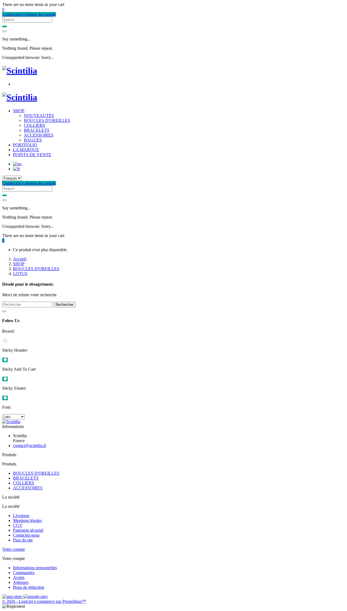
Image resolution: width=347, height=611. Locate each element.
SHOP (18, 110)
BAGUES (33, 140)
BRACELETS (36, 130)
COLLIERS (34, 125)
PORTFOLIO (25, 145)
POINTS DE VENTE (32, 154)
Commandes (23, 572)
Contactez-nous (26, 535)
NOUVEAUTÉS (39, 115)
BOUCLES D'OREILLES (47, 120)
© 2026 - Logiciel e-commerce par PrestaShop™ (44, 601)
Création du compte (39, 14)
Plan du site (23, 540)
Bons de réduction (28, 587)
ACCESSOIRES (38, 135)
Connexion (12, 14)
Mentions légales (27, 520)
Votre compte (13, 549)
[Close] (4, 31)
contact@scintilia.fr (29, 445)
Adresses (20, 582)
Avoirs (18, 577)
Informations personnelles (35, 567)
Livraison (21, 515)
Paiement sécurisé (28, 530)
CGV (18, 525)
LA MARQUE (26, 149)
